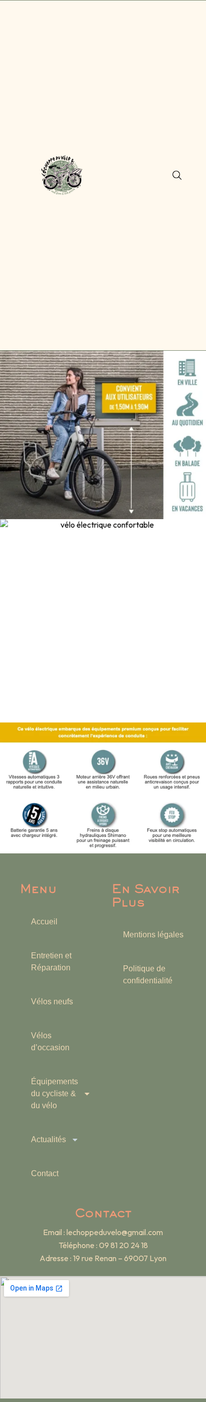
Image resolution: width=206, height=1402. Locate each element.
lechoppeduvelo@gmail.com (114, 1232)
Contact (44, 1173)
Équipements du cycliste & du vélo (54, 1093)
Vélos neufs (52, 1001)
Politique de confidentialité (147, 974)
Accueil (44, 921)
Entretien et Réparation (51, 961)
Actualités (48, 1139)
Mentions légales (153, 934)
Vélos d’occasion (50, 1041)
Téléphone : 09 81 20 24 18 (103, 1245)
